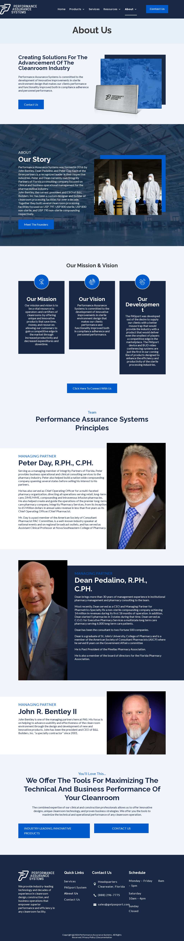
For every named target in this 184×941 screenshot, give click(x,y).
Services (94, 9)
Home (61, 9)
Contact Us (157, 9)
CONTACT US (121, 828)
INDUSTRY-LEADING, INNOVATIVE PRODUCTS (47, 831)
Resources (110, 9)
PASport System (75, 887)
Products (75, 9)
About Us (71, 893)
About (129, 9)
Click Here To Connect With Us (92, 388)
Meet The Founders (36, 224)
